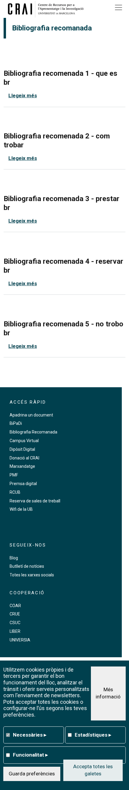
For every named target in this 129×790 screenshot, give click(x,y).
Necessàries (29, 735)
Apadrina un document (31, 415)
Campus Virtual (24, 440)
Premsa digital (23, 483)
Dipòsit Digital (22, 449)
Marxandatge (22, 466)
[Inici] (47, 9)
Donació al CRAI (24, 458)
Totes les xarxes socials (32, 575)
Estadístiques (93, 735)
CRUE (15, 614)
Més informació (108, 693)
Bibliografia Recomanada (33, 432)
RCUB (15, 492)
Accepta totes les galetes (93, 770)
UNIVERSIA (20, 640)
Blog (14, 558)
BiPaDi (16, 423)
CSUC (15, 622)
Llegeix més (22, 95)
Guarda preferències (32, 774)
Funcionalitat (30, 755)
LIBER (15, 631)
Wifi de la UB (21, 509)
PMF (14, 475)
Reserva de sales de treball (35, 501)
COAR (15, 605)
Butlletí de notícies (27, 566)
